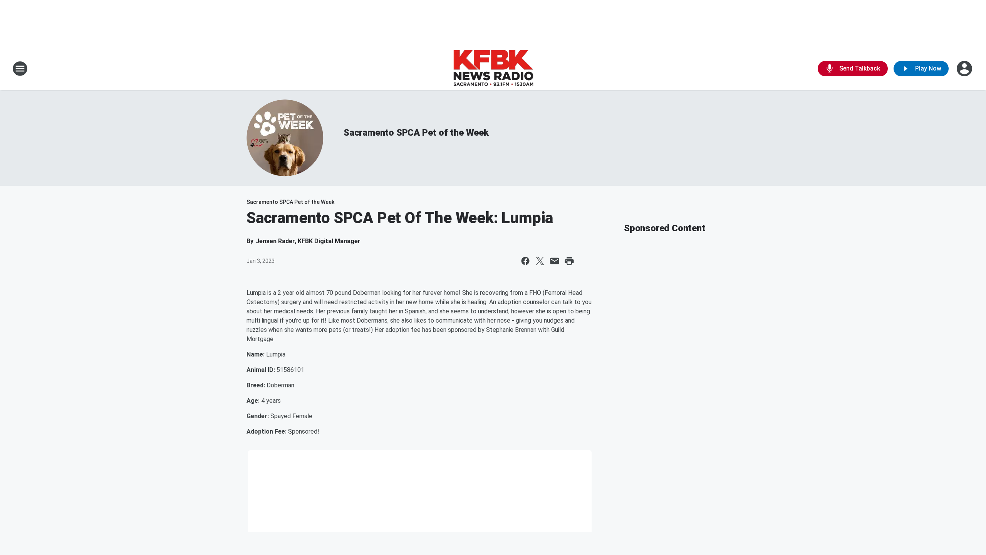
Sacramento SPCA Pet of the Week (416, 132)
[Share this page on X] (540, 261)
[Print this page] (569, 261)
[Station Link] (493, 69)
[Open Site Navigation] (20, 68)
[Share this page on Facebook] (525, 261)
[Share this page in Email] (554, 261)
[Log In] (965, 68)
